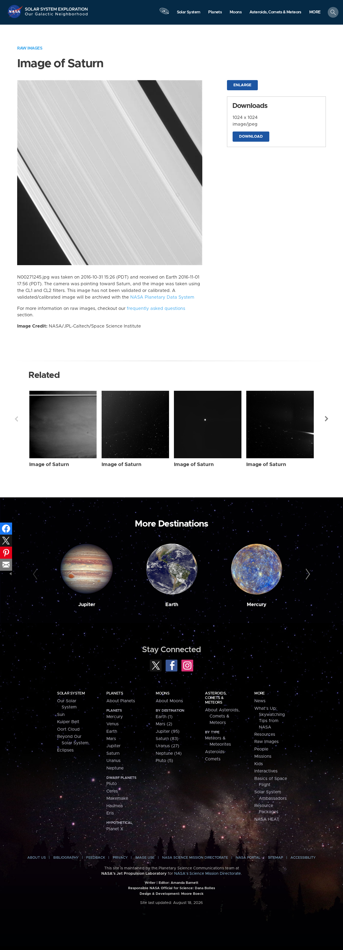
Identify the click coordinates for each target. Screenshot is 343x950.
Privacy (120, 857)
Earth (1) (164, 717)
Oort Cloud (68, 729)
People (261, 749)
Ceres (112, 791)
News (260, 701)
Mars (111, 739)
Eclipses (65, 750)
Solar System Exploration (56, 8)
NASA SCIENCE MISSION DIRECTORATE (195, 857)
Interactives (266, 771)
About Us (36, 857)
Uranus (113, 761)
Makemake (117, 798)
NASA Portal (248, 857)
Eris (110, 813)
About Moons (169, 701)
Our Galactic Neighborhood (56, 15)
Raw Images (29, 48)
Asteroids (215, 752)
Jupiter (86, 604)
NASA (16, 11)
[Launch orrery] (164, 14)
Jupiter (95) (168, 731)
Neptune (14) (169, 753)
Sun (61, 714)
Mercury (256, 604)
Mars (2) (164, 724)
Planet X (114, 829)
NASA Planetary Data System (162, 297)
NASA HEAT (266, 819)
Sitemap (275, 857)
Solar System (71, 693)
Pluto (111, 784)
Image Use (145, 857)
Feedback (95, 857)
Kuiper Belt (68, 722)
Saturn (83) (167, 739)
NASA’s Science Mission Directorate (207, 874)
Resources (264, 734)
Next (327, 419)
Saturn (113, 753)
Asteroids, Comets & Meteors (215, 698)
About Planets (120, 701)
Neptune (115, 768)
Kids (258, 764)
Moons (162, 693)
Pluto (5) (164, 761)
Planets (114, 693)
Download (251, 136)
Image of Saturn (49, 464)
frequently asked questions (156, 308)
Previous (16, 419)
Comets (213, 759)
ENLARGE (242, 85)
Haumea (114, 806)
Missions (262, 756)
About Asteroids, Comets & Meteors (222, 716)
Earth (171, 604)
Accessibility (303, 857)
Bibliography (66, 857)
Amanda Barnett (184, 883)
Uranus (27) (167, 746)
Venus (112, 724)
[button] (315, 12)
